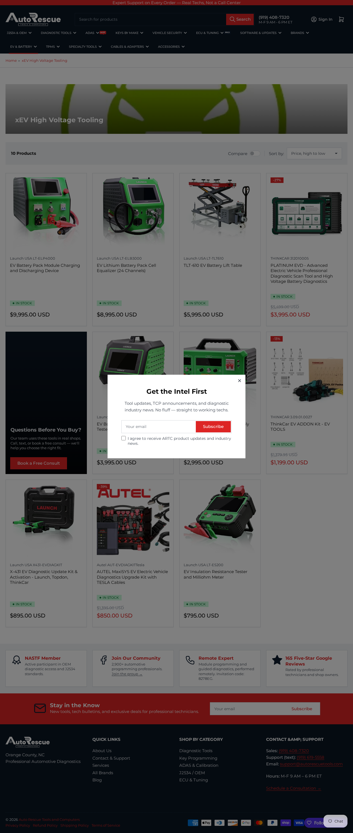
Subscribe (213, 426)
